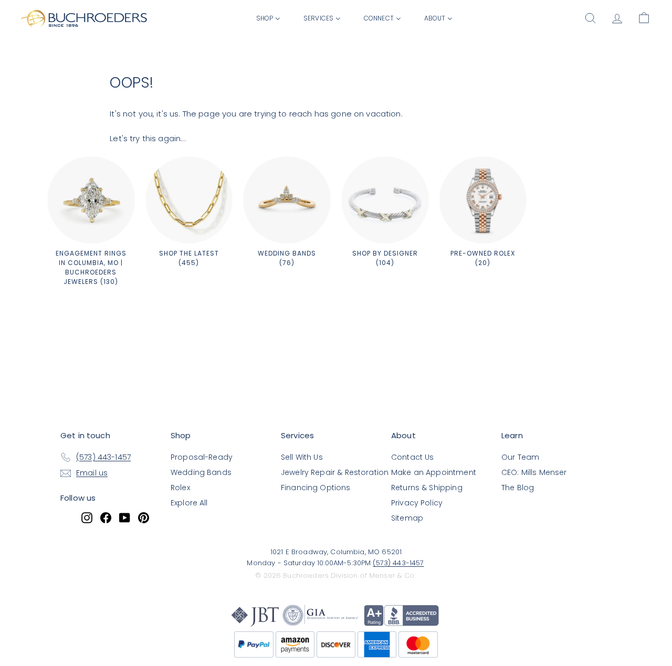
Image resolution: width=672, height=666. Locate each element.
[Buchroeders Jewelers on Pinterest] (143, 517)
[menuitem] (268, 17)
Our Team (520, 457)
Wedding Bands (201, 472)
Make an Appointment (433, 472)
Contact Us (412, 457)
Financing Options (316, 487)
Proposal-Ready (202, 457)
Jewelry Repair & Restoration (334, 472)
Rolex (180, 487)
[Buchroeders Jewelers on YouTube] (124, 517)
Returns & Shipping (427, 487)
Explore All (189, 503)
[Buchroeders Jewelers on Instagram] (86, 517)
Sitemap (407, 518)
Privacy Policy (417, 503)
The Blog (517, 487)
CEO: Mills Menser (534, 472)
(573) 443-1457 (398, 563)
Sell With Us (302, 457)
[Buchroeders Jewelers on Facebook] (105, 517)
